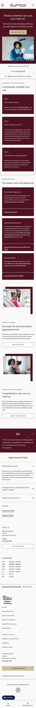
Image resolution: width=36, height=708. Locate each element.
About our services (18, 416)
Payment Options (9, 624)
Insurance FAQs (8, 510)
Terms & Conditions (10, 639)
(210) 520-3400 (20, 71)
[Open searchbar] (33, 5)
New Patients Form (10, 212)
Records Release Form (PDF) (13, 276)
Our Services (7, 611)
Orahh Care (7, 647)
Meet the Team (8, 615)
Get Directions (18, 546)
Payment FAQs (7, 515)
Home (4, 607)
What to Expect (8, 620)
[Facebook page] (18, 690)
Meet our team (18, 344)
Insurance (6, 628)
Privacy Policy (8, 634)
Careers (5, 643)
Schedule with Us (18, 32)
